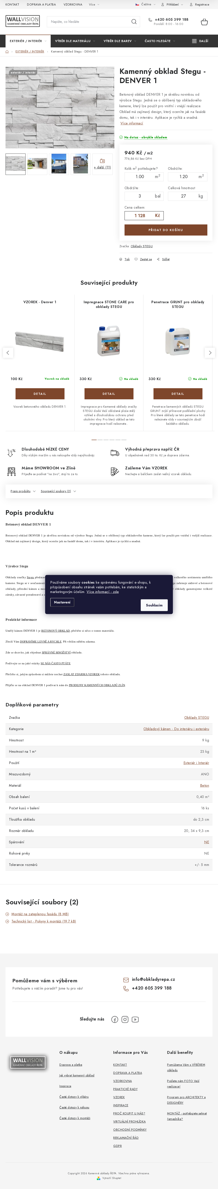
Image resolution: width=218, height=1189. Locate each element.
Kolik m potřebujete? (141, 168)
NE (206, 842)
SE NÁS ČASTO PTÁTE (55, 663)
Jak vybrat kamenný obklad (77, 1075)
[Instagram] (125, 1019)
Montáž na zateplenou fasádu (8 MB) (40, 914)
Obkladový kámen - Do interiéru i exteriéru (176, 728)
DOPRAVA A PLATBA (41, 4)
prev (8, 353)
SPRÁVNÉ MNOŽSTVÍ (56, 652)
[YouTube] (135, 1019)
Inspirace (65, 1086)
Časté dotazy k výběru (74, 1097)
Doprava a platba (70, 1065)
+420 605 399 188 (171, 20)
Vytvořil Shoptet (111, 1178)
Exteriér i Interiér (196, 762)
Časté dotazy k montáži (74, 1118)
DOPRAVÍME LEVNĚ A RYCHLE (41, 641)
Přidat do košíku (166, 230)
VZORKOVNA (73, 4)
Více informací (131, 123)
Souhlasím (154, 605)
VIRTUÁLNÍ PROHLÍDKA (129, 1121)
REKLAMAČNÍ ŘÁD (126, 1138)
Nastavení (62, 602)
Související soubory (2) (56, 491)
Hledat (134, 21)
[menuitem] (28, 41)
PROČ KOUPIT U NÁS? (129, 1113)
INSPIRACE (120, 1105)
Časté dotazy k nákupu (74, 1107)
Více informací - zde (103, 591)
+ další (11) (102, 167)
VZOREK (119, 1097)
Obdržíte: (175, 168)
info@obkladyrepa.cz (153, 979)
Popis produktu (20, 491)
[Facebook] (114, 1019)
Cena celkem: (135, 207)
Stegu (30, 577)
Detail (40, 393)
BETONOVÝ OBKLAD (55, 630)
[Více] (200, 41)
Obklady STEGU (142, 246)
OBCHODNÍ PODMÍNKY (130, 1130)
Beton (204, 785)
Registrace (202, 4)
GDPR (117, 1146)
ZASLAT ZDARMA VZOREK (81, 674)
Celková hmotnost (181, 188)
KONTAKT (12, 4)
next (210, 353)
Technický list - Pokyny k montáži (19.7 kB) (43, 921)
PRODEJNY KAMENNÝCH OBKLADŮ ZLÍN (97, 685)
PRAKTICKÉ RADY (125, 1089)
